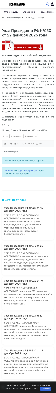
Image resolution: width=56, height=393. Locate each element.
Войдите (9, 170)
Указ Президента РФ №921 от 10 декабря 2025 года (23, 317)
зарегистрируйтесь (27, 170)
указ (6, 136)
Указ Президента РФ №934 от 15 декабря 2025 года (23, 352)
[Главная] (3, 17)
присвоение (31, 136)
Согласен (46, 389)
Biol (40, 144)
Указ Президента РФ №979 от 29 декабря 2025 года (23, 247)
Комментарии (11, 151)
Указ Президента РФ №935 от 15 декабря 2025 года (23, 209)
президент (17, 136)
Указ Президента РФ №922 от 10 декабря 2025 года (23, 282)
